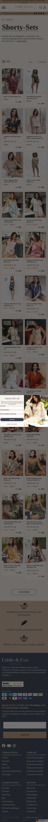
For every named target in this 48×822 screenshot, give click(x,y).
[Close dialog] (47, 396)
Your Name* (3, 406)
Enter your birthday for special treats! (8, 413)
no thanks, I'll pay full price (12, 424)
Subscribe (12, 419)
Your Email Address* (4, 409)
